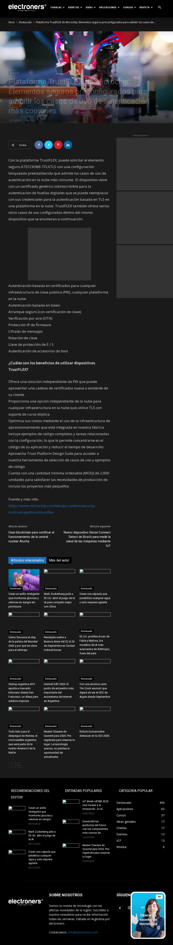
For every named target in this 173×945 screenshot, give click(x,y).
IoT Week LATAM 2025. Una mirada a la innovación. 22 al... (95, 805)
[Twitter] (48, 145)
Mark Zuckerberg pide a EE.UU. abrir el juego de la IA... (42, 835)
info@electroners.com (83, 932)
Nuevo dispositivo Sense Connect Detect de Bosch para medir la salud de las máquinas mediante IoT (87, 539)
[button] (159, 7)
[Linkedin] (68, 145)
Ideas (89, 7)
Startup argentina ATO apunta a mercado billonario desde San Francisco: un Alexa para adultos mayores (23, 692)
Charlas (56, 7)
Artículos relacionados (27, 560)
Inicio (11, 22)
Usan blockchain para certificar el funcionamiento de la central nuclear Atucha (31, 536)
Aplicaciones (107, 7)
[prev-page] (11, 765)
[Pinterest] (58, 145)
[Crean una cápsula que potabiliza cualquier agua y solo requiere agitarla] (95, 579)
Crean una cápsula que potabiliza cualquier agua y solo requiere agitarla (95, 598)
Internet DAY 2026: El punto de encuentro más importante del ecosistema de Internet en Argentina (59, 692)
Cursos (128, 7)
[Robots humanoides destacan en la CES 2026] (95, 717)
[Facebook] (39, 145)
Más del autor (59, 560)
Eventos (73, 7)
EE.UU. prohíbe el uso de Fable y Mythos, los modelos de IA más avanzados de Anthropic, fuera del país (95, 645)
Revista (144, 7)
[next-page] (17, 765)
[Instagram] (129, 908)
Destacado (25, 22)
